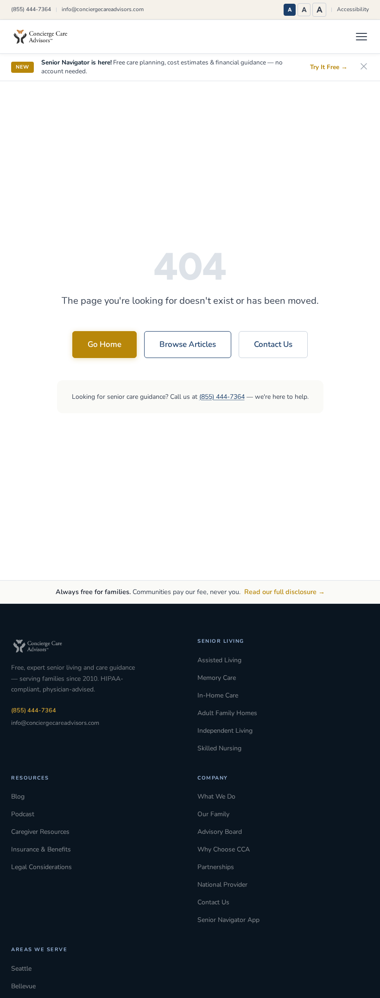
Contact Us (273, 344)
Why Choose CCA (223, 849)
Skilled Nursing (219, 748)
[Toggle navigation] (361, 36)
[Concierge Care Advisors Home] (45, 36)
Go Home (104, 344)
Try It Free (329, 67)
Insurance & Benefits (41, 849)
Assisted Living (219, 660)
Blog (18, 796)
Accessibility (353, 9)
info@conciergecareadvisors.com (103, 9)
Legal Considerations (41, 867)
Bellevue (23, 986)
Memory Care (216, 677)
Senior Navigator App (228, 919)
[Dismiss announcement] (364, 67)
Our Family (213, 814)
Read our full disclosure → (284, 591)
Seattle (21, 968)
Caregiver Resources (40, 831)
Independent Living (225, 730)
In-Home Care (217, 695)
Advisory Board (219, 831)
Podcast (22, 814)
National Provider (222, 884)
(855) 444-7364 (31, 9)
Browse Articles (187, 344)
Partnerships (215, 867)
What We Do (216, 796)
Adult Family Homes (227, 713)
